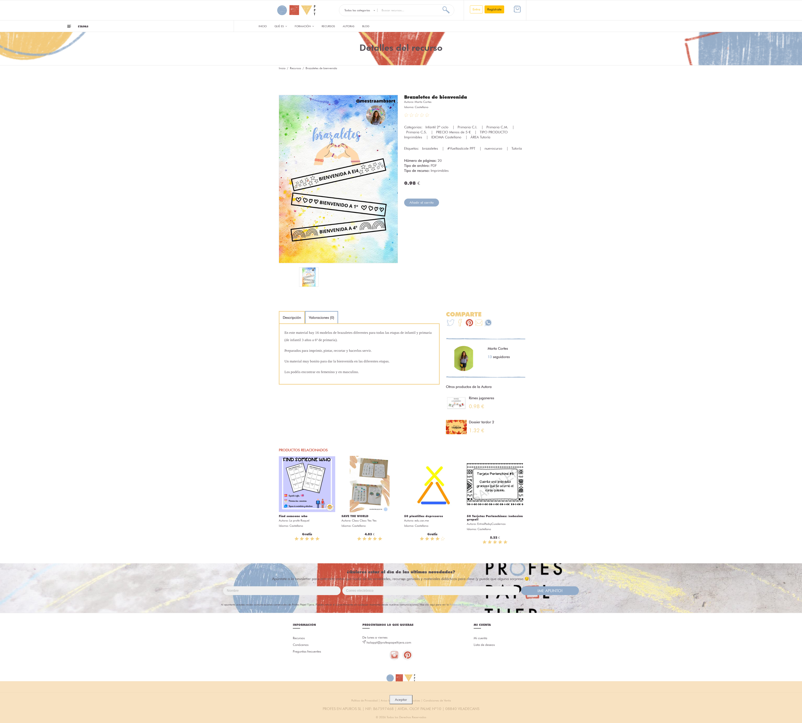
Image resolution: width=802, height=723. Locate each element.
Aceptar (401, 699)
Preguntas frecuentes (307, 651)
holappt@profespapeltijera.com (389, 642)
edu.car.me (422, 520)
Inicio (263, 26)
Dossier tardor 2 (481, 422)
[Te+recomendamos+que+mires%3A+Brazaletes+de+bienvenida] (460, 323)
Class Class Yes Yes (364, 520)
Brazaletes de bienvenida (435, 97)
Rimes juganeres (481, 398)
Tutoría (516, 148)
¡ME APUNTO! (550, 590)
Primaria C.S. (417, 132)
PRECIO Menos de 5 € (454, 132)
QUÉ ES (279, 26)
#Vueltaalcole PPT (461, 148)
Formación (303, 26)
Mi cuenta (480, 638)
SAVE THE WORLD (354, 516)
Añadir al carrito (422, 202)
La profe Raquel (299, 520)
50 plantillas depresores (423, 516)
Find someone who (293, 516)
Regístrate (494, 9)
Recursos (328, 26)
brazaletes (430, 148)
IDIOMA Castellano (446, 137)
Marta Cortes (423, 101)
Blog (365, 26)
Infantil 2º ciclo (437, 127)
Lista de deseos (484, 645)
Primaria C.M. (497, 127)
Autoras (348, 26)
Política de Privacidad (461, 604)
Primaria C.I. (468, 127)
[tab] (292, 317)
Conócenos (300, 645)
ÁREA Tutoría (480, 137)
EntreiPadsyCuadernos (491, 523)
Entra (476, 9)
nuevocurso (494, 148)
